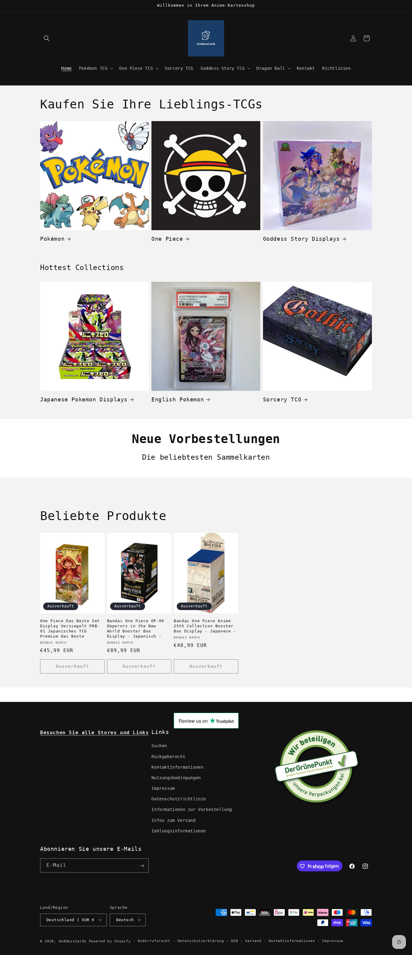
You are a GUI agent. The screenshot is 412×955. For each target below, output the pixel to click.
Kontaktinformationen (177, 767)
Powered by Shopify (110, 941)
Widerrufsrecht (154, 941)
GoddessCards (73, 941)
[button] (46, 38)
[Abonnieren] (141, 866)
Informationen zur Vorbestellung (191, 809)
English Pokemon (177, 399)
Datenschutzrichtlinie (178, 799)
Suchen (159, 746)
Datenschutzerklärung (201, 941)
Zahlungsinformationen (178, 830)
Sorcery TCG (282, 399)
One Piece (167, 239)
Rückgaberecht (168, 756)
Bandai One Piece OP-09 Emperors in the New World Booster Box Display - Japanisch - (135, 628)
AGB (234, 941)
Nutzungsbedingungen (176, 777)
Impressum (163, 788)
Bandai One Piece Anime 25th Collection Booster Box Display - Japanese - (205, 626)
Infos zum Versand (173, 820)
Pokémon (52, 239)
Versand (253, 941)
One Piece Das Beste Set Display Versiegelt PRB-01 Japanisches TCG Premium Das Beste (70, 628)
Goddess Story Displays (301, 239)
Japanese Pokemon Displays (84, 399)
